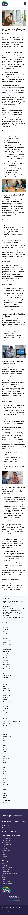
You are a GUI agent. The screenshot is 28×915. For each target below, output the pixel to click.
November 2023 (7, 697)
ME (4, 767)
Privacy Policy (5, 911)
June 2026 (5, 629)
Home (3, 863)
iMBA (4, 754)
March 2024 (6, 688)
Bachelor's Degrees (8, 734)
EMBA (4, 745)
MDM (4, 765)
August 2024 (6, 677)
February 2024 (6, 690)
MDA (4, 762)
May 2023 (5, 710)
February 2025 (6, 664)
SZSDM (5, 795)
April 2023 (5, 712)
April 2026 (5, 633)
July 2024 (5, 679)
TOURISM (6, 798)
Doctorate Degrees (8, 743)
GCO (4, 751)
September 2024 (7, 675)
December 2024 (7, 669)
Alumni (5, 725)
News (4, 780)
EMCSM (5, 747)
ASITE (4, 732)
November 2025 (7, 644)
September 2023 (7, 701)
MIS (4, 773)
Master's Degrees (7, 758)
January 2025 (6, 666)
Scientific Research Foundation (9, 873)
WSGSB (5, 802)
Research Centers (7, 787)
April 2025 (5, 660)
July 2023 (5, 706)
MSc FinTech (6, 776)
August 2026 (6, 625)
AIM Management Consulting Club (11, 721)
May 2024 (5, 684)
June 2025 (5, 655)
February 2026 (6, 638)
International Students (7, 867)
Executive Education (7, 844)
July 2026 (5, 627)
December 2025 (7, 642)
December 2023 (7, 695)
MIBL (4, 771)
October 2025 (6, 647)
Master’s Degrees (6, 840)
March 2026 (6, 636)
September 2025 (7, 649)
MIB (4, 769)
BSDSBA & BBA (7, 736)
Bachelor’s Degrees (6, 838)
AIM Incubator (5, 871)
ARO (4, 727)
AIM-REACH (6, 723)
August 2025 (6, 651)
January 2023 (6, 715)
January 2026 (6, 640)
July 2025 (5, 653)
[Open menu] (25, 3)
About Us (4, 846)
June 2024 (5, 682)
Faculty (3, 852)
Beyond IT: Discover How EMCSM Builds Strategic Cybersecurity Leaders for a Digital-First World (14, 614)
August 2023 (6, 704)
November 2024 (7, 671)
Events (3, 879)
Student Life (5, 865)
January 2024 (6, 693)
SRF (4, 793)
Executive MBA (8, 366)
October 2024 (6, 673)
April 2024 (5, 686)
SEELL (5, 791)
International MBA (9, 90)
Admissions (5, 848)
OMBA (5, 782)
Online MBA (8, 245)
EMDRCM (5, 749)
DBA (4, 740)
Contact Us (4, 856)
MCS (4, 760)
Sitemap (4, 913)
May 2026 (5, 631)
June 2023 (5, 708)
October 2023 (6, 699)
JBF (4, 756)
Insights (4, 877)
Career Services (6, 869)
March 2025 (6, 662)
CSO (4, 738)
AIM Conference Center (7, 881)
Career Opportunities (7, 883)
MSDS (5, 778)
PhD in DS (5, 784)
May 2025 (5, 658)
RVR (4, 789)
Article (4, 730)
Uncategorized (6, 800)
